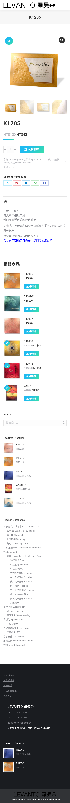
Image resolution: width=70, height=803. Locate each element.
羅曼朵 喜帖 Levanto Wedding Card (24, 556)
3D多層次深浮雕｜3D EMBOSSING (21, 526)
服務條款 (7, 685)
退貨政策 (7, 695)
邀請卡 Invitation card (20, 162)
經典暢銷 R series (19, 585)
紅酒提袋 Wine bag (16, 539)
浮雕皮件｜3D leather (13, 636)
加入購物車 (32, 149)
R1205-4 (28, 318)
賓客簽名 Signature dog (18, 615)
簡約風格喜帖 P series (21, 581)
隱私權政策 (8, 680)
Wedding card (16, 159)
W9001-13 (29, 386)
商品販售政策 (10, 690)
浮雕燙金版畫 (13, 632)
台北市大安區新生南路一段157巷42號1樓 (30, 728)
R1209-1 (28, 341)
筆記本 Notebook (15, 535)
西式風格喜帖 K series (21, 598)
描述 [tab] (6, 201)
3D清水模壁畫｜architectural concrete (22, 547)
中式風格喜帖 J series (21, 573)
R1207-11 (29, 296)
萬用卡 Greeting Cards (18, 543)
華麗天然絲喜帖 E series (22, 590)
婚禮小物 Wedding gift (14, 607)
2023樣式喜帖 (17, 560)
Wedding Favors (15, 611)
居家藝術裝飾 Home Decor (16, 628)
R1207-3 (28, 273)
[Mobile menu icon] (64, 5)
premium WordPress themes (46, 799)
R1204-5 (28, 363)
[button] (62, 40)
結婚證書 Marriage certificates (18, 640)
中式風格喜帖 (16, 569)
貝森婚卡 (14, 602)
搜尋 (63, 423)
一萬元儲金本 (13, 624)
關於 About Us (10, 675)
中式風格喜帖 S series (21, 577)
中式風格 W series (19, 564)
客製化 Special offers (34, 159)
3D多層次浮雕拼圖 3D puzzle (21, 531)
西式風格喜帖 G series (21, 594)
